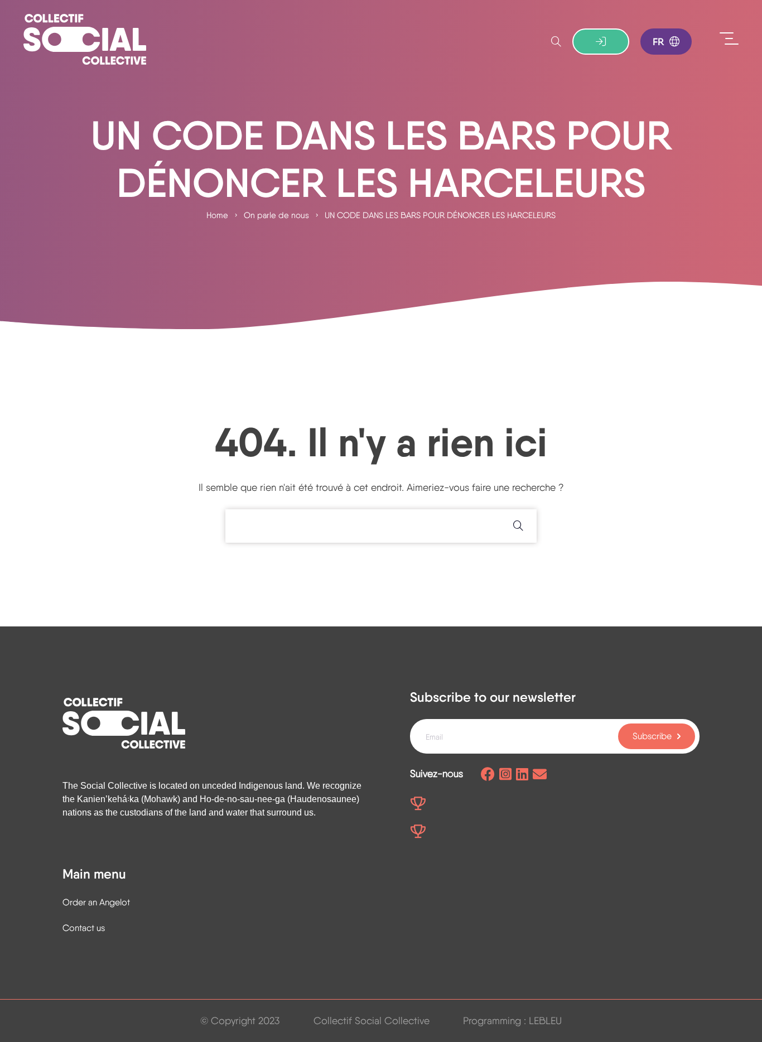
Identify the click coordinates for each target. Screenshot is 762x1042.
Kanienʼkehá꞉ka (108, 799)
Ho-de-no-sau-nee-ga (242, 799)
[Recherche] (556, 41)
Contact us (83, 928)
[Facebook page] (488, 775)
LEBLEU (545, 1020)
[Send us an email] (540, 775)
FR (658, 42)
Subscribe (652, 736)
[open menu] (729, 39)
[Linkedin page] (522, 775)
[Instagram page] (505, 775)
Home (217, 215)
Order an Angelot (96, 902)
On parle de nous (276, 215)
